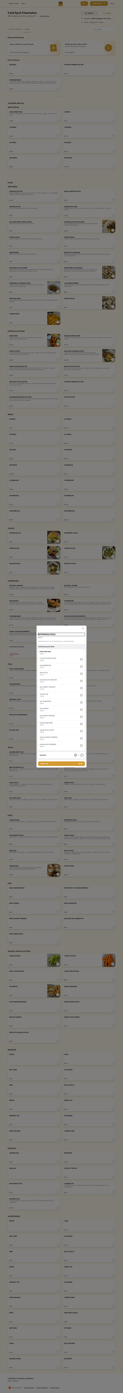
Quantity (43, 755)
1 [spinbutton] (78, 755)
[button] (61, 763)
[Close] (83, 628)
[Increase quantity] (81, 755)
